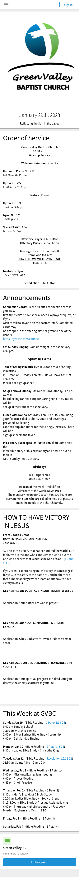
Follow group (39, 862)
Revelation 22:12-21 (59, 758)
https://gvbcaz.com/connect (21, 339)
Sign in (68, 5)
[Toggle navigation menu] (6, 4)
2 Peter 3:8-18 (55, 746)
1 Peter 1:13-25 (55, 722)
